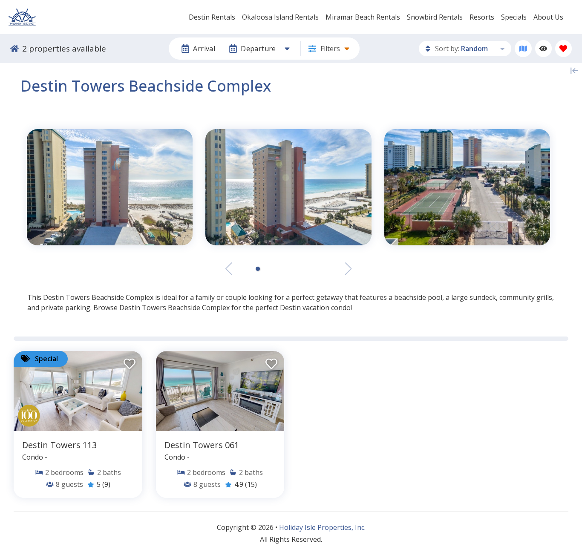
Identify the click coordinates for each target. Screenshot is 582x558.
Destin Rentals (212, 17)
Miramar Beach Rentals (363, 17)
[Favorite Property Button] (128, 361)
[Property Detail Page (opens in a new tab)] (78, 391)
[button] (258, 269)
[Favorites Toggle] (563, 48)
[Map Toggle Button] (523, 48)
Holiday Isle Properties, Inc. (322, 527)
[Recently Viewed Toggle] (543, 48)
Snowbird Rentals (435, 17)
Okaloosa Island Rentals (280, 17)
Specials (514, 17)
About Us (548, 17)
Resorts (482, 17)
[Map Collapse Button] (574, 70)
